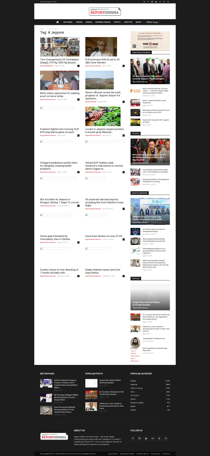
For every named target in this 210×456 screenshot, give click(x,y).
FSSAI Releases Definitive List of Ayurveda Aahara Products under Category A (154, 251)
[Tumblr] (164, 1)
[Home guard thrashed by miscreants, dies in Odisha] (59, 223)
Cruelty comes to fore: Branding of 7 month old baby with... (59, 271)
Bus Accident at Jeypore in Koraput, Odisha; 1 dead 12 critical (59, 201)
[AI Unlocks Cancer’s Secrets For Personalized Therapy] (135, 231)
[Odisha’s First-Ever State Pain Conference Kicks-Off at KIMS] (150, 212)
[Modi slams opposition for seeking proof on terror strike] (59, 80)
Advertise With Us (143, 454)
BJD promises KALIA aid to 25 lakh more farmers (102, 61)
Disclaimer (166, 454)
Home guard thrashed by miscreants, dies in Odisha (55, 238)
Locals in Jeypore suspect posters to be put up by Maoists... (104, 131)
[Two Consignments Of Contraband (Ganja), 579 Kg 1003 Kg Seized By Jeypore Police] (59, 46)
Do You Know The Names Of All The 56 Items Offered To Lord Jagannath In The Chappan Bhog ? (156, 317)
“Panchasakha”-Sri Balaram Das (154, 338)
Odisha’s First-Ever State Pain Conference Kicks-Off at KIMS (147, 218)
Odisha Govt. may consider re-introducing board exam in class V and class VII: (156, 329)
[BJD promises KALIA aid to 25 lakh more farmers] (105, 46)
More (138, 22)
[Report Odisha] (105, 11)
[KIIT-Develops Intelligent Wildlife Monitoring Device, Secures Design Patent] (46, 398)
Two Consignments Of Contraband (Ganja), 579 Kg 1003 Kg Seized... (59, 61)
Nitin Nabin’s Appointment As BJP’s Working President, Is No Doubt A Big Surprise (149, 157)
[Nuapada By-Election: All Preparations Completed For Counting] (135, 181)
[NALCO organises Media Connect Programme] (135, 103)
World (89, 22)
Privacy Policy (155, 454)
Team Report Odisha (127, 454)
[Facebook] (148, 1)
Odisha (79, 22)
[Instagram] (152, 1)
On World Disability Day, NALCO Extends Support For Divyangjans (149, 77)
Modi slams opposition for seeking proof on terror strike (59, 95)
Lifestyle (128, 22)
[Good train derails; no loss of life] (105, 223)
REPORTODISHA (90, 102)
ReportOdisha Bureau (93, 66)
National (68, 22)
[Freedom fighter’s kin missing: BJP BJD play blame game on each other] (59, 116)
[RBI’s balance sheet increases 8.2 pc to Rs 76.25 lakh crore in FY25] (135, 112)
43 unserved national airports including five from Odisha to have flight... (104, 202)
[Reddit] (160, 1)
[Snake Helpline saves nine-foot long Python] (105, 257)
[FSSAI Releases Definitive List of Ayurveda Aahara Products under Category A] (135, 251)
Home (42, 29)
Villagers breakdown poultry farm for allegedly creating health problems (58, 165)
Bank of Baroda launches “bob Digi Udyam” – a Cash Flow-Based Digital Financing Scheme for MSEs (155, 91)
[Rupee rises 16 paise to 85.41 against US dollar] (135, 122)
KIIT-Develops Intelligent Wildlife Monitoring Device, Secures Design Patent (66, 397)
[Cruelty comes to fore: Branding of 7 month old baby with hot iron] (59, 257)
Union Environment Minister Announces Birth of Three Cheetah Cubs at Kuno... (64, 409)
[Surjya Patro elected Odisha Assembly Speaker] (150, 297)
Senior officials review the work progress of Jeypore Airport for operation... (103, 95)
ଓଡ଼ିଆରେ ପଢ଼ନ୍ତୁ (152, 22)
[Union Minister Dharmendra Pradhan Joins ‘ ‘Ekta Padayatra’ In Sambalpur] (135, 172)
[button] (144, 2)
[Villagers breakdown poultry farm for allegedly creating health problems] (59, 150)
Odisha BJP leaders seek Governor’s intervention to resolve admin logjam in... (104, 165)
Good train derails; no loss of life (103, 236)
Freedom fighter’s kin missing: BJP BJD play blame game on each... (59, 131)
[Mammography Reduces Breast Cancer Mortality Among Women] (135, 241)
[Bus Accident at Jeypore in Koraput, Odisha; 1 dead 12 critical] (59, 186)
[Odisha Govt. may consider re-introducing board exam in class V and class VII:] (135, 328)
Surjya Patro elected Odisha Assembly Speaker (146, 303)
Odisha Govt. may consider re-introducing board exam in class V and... (111, 406)
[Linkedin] (156, 1)
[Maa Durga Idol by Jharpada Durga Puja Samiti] (135, 354)
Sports (117, 22)
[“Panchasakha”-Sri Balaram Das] (135, 343)
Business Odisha (103, 22)
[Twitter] (168, 1)
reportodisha (113, 454)
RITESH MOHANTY (46, 66)
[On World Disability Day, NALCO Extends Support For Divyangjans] (150, 73)
